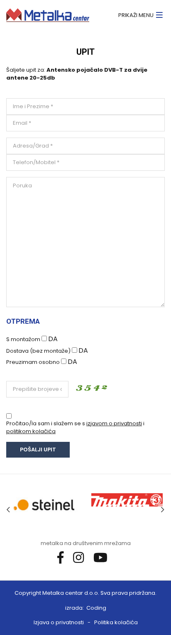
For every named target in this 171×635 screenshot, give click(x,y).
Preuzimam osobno (33, 362)
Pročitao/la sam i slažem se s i (75, 427)
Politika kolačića (116, 622)
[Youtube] (103, 557)
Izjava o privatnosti (59, 622)
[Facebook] (63, 557)
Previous (8, 510)
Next (162, 510)
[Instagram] (81, 557)
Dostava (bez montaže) (38, 351)
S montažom (23, 339)
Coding (96, 608)
